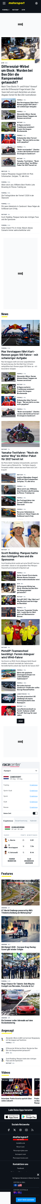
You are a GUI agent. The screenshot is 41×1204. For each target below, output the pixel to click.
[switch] (34, 813)
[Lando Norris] (6, 840)
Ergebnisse (33, 785)
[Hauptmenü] (4, 3)
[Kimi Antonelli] (6, 852)
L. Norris (11, 840)
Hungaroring (18, 827)
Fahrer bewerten (12, 860)
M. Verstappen (13, 846)
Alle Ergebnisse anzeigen (29, 861)
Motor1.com (20, 1147)
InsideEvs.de (20, 1143)
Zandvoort (15, 777)
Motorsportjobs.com (20, 1150)
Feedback (20, 1168)
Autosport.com (20, 1154)
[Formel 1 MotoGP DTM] (20, 770)
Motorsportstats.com (20, 1158)
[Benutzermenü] (36, 3)
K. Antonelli (13, 852)
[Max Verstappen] (6, 846)
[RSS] (32, 1130)
